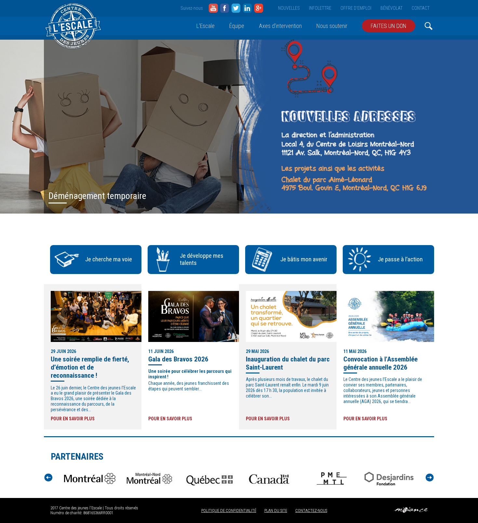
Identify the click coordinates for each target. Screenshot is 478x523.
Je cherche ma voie (108, 259)
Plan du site (275, 510)
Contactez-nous (311, 510)
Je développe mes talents (201, 259)
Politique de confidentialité (228, 510)
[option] (239, 127)
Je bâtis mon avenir (303, 259)
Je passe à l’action (400, 259)
